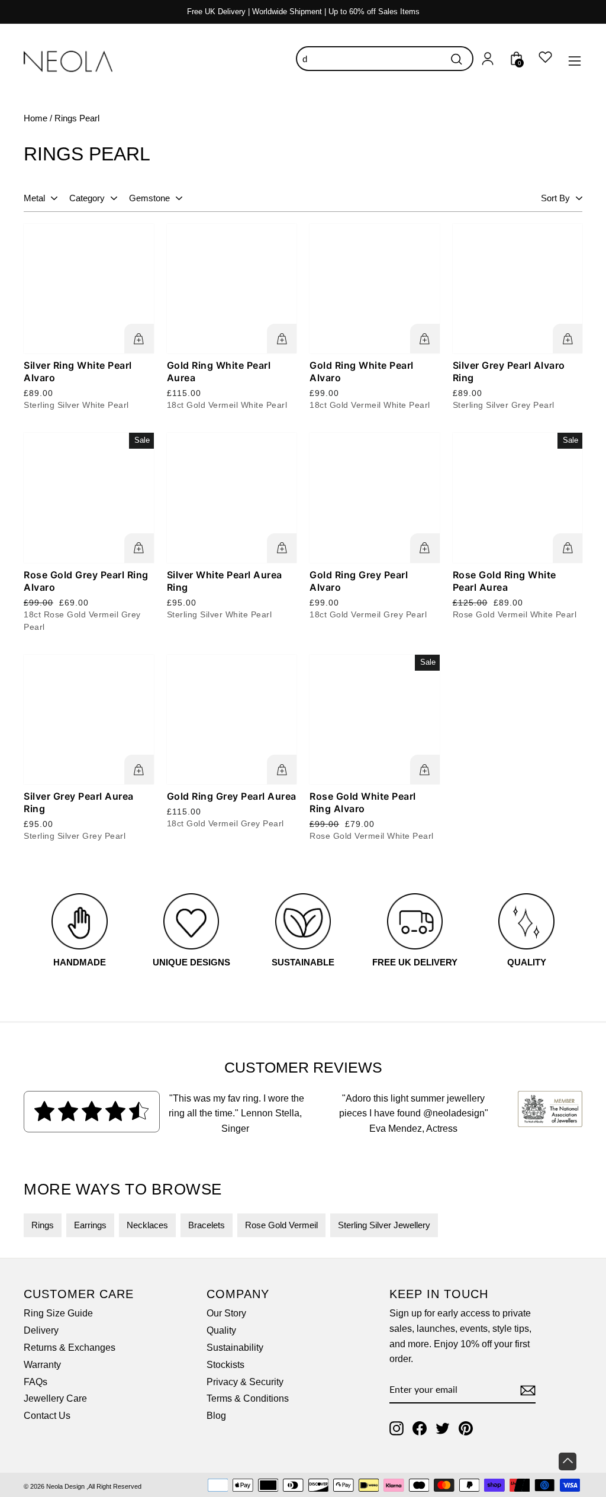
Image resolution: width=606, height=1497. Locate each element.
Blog (216, 1416)
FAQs (35, 1382)
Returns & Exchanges (69, 1348)
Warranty (42, 1365)
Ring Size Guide (58, 1313)
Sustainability (235, 1348)
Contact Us (47, 1416)
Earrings (90, 1225)
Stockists (225, 1365)
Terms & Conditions (248, 1398)
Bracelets (206, 1225)
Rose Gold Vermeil (281, 1225)
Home (35, 118)
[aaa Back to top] (567, 1461)
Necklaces (147, 1225)
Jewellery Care (55, 1398)
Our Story (226, 1313)
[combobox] (384, 58)
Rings (42, 1225)
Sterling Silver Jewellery (384, 1225)
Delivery (41, 1330)
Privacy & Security (245, 1382)
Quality (221, 1330)
